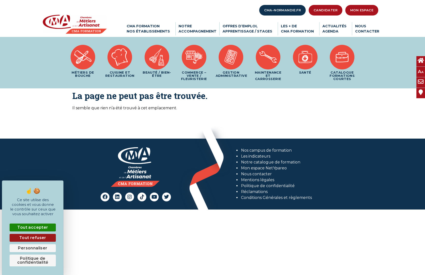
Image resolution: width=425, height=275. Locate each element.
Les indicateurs (255, 156)
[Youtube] (154, 197)
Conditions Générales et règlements (276, 197)
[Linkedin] (117, 197)
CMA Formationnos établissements (148, 28)
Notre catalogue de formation (270, 162)
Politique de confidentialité (268, 185)
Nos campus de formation (266, 150)
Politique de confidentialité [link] (32, 260)
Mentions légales (257, 180)
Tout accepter (32, 227)
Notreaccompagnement (197, 28)
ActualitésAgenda (334, 28)
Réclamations (254, 191)
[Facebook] (105, 197)
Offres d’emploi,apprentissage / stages (247, 28)
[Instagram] (129, 197)
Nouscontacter (367, 28)
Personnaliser (32, 248)
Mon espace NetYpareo (264, 168)
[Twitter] (166, 197)
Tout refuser (32, 237)
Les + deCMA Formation (297, 28)
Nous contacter (256, 174)
